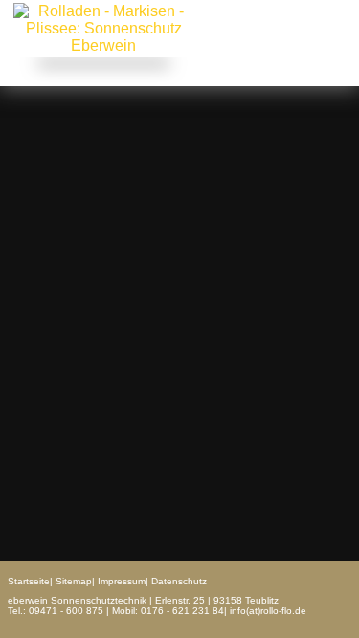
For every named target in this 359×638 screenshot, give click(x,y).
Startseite (29, 581)
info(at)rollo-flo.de (268, 610)
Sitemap (74, 581)
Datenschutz (179, 581)
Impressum (122, 581)
